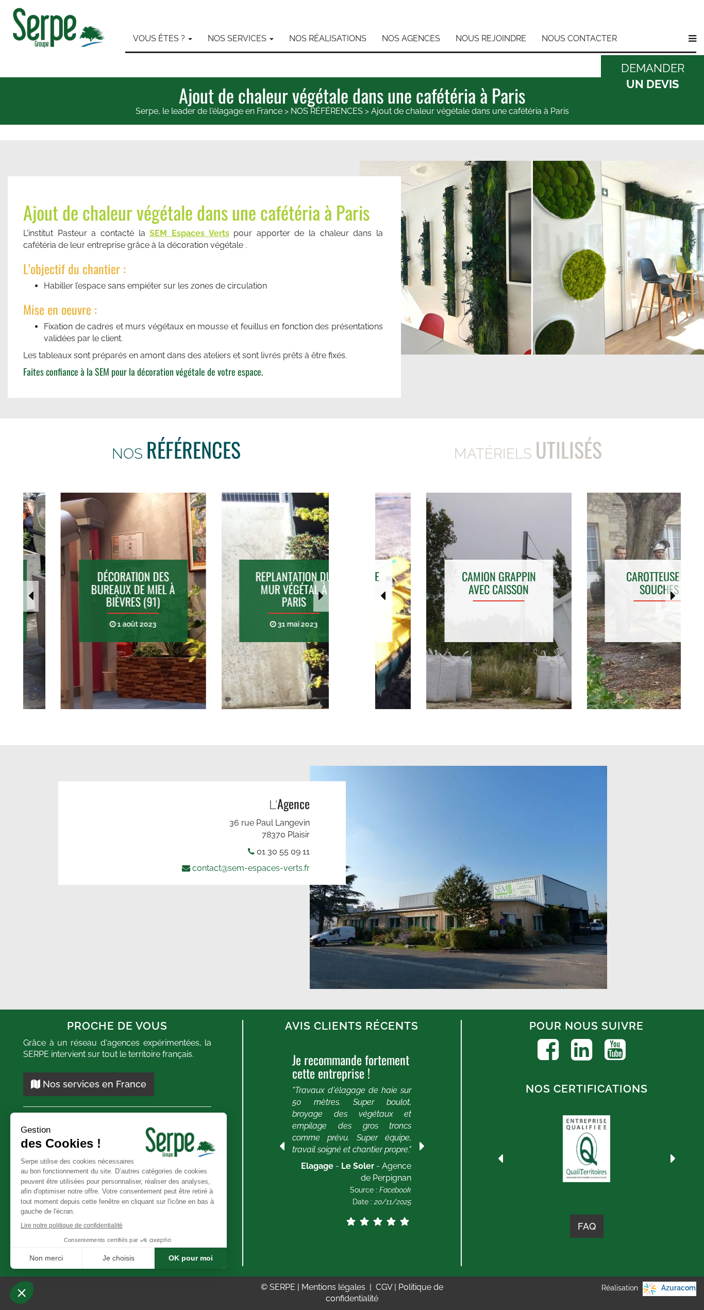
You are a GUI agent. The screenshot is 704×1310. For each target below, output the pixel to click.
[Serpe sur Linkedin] (581, 1049)
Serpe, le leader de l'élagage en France (209, 111)
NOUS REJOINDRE (491, 38)
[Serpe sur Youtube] (615, 1049)
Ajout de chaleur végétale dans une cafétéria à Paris (470, 111)
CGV (385, 1287)
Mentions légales (334, 1287)
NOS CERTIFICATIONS (587, 1088)
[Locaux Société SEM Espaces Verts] (478, 877)
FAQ (587, 1226)
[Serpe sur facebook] (548, 1049)
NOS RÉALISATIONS (327, 38)
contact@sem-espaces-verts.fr (251, 868)
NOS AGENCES (411, 38)
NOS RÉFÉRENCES (327, 111)
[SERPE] (59, 29)
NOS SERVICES (238, 38)
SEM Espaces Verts (189, 233)
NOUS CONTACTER (579, 38)
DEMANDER (652, 76)
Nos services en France (93, 1084)
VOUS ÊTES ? (160, 38)
